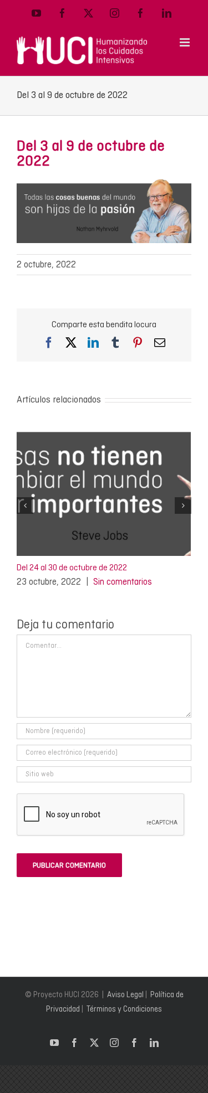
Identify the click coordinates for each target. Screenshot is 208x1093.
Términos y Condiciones (124, 1008)
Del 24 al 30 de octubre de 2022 (72, 568)
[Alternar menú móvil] (185, 42)
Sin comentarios (122, 581)
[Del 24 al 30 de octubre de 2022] (104, 428)
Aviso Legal (125, 994)
